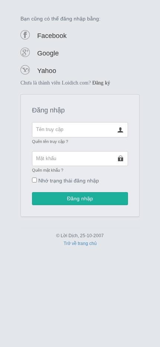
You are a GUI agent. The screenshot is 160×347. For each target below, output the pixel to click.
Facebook (52, 35)
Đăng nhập (80, 198)
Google (48, 53)
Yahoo (46, 70)
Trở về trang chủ (80, 243)
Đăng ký (101, 83)
